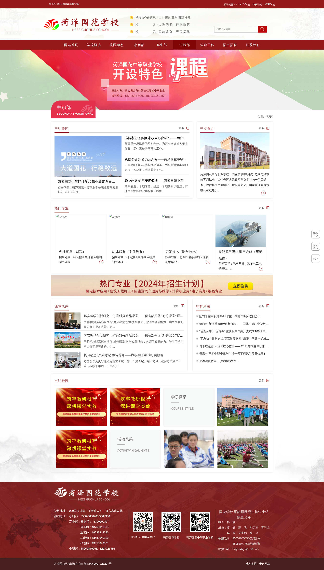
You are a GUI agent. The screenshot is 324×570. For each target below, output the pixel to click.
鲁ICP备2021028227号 (98, 563)
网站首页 (71, 44)
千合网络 (264, 563)
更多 (181, 128)
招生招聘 (230, 44)
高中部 (162, 44)
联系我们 (253, 44)
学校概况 (94, 44)
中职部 (184, 44)
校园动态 (117, 44)
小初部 (139, 44)
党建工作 (207, 44)
